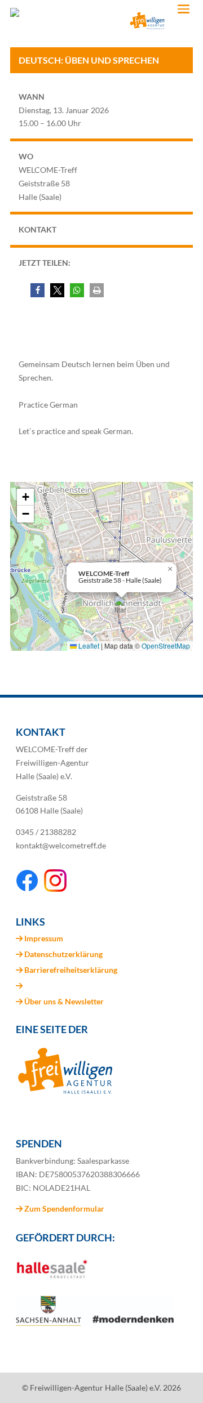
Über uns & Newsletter (64, 1001)
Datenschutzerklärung (63, 954)
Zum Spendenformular (63, 1208)
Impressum (43, 938)
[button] (37, 290)
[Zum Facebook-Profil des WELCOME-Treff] (27, 888)
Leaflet (88, 645)
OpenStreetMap (166, 645)
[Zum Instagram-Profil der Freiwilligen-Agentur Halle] (55, 888)
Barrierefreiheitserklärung (70, 970)
